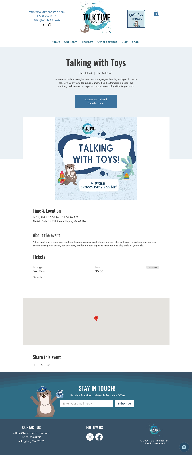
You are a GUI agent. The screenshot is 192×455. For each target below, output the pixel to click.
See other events (96, 103)
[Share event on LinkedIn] (49, 365)
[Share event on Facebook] (34, 365)
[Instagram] (49, 24)
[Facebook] (43, 24)
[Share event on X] (41, 365)
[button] (156, 13)
